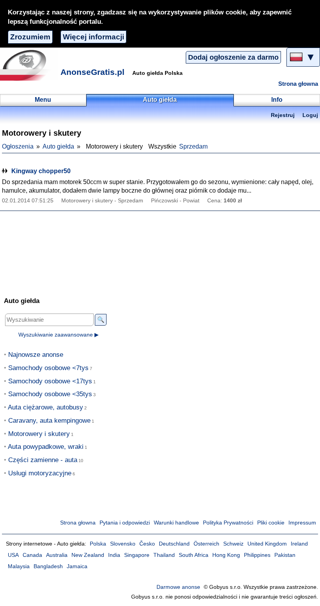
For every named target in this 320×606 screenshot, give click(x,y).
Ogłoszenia (18, 146)
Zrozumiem (30, 37)
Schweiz (233, 544)
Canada (32, 555)
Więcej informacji (93, 37)
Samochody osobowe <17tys (50, 381)
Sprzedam (193, 146)
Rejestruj (283, 115)
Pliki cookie (270, 523)
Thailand (164, 555)
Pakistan (284, 555)
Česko (147, 544)
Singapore (136, 555)
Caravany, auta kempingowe (49, 420)
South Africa (193, 555)
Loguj (310, 115)
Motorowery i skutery (39, 434)
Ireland (299, 544)
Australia (57, 555)
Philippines (257, 555)
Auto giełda (58, 146)
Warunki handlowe (176, 523)
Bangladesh (48, 566)
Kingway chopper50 (41, 171)
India (114, 555)
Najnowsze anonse (35, 354)
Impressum (302, 523)
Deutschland (174, 544)
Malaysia (19, 566)
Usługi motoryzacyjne (39, 473)
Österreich (206, 544)
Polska (98, 544)
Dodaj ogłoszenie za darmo (233, 57)
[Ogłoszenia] (29, 65)
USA (13, 555)
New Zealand (87, 555)
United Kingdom (267, 544)
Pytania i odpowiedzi (125, 523)
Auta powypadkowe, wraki (46, 446)
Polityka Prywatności (228, 523)
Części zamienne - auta (42, 460)
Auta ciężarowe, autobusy (45, 407)
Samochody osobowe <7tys (48, 368)
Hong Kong (226, 555)
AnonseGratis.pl (92, 71)
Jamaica (77, 566)
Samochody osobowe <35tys (50, 394)
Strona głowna (298, 84)
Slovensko (122, 544)
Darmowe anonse (178, 587)
